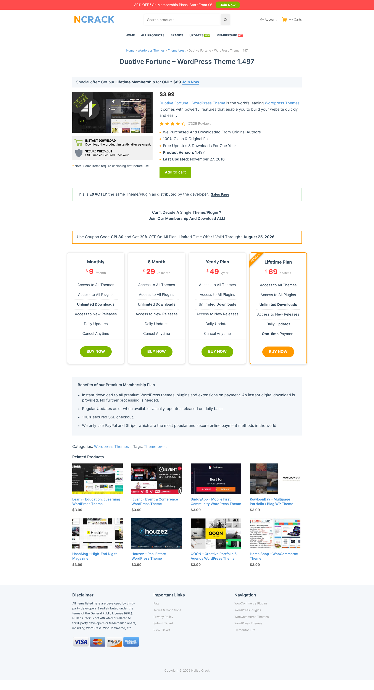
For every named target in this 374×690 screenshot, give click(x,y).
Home (130, 35)
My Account (268, 19)
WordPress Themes (248, 623)
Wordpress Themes (151, 50)
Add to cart (175, 172)
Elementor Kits (244, 630)
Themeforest (176, 50)
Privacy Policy (163, 617)
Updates (196, 35)
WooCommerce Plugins (251, 603)
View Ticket (161, 630)
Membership (227, 35)
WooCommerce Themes (251, 617)
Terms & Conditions (167, 610)
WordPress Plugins (247, 610)
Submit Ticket (163, 623)
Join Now (227, 5)
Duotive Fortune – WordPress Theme (192, 103)
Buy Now (96, 351)
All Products (152, 35)
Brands (177, 35)
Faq (156, 603)
